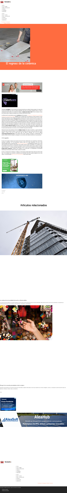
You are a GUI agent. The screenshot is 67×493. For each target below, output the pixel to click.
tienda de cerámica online (22, 143)
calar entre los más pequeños (17, 154)
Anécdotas (4, 11)
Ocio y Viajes (4, 6)
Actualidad (4, 10)
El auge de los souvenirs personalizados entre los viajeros (12, 385)
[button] (22, 190)
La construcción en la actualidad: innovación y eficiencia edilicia (13, 300)
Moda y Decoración (6, 7)
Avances (3, 9)
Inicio (3, 5)
